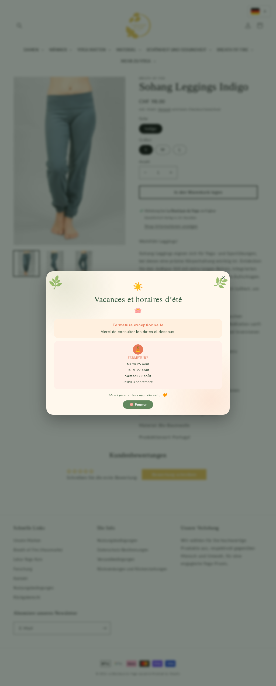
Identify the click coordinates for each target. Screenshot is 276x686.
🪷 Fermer (138, 405)
